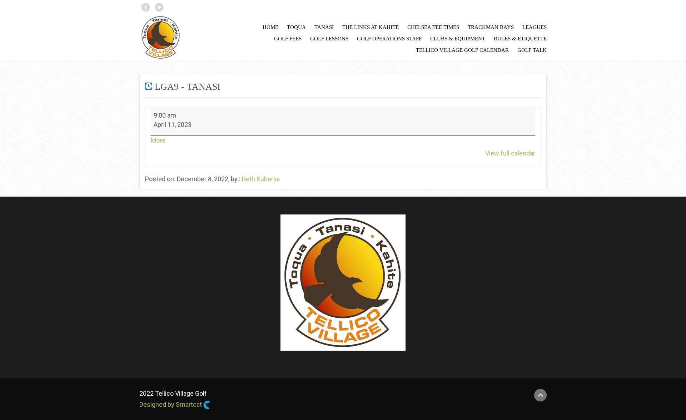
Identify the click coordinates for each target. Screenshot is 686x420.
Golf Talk (532, 50)
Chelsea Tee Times (433, 27)
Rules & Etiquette (520, 38)
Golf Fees (288, 38)
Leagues (534, 27)
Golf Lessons (329, 38)
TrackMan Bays (491, 27)
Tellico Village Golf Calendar (462, 50)
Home (270, 27)
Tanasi (324, 27)
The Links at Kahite (370, 27)
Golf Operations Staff (389, 38)
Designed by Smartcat (171, 404)
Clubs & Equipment (457, 38)
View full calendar (510, 153)
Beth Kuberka (261, 179)
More (158, 140)
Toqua (296, 27)
